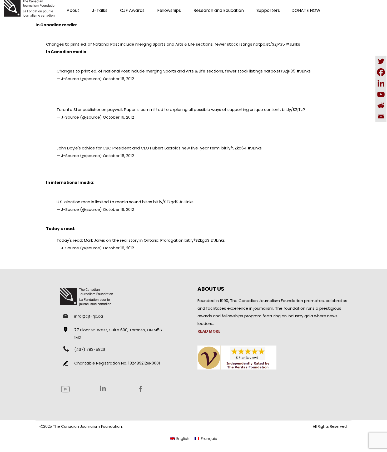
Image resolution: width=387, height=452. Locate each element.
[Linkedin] (380, 83)
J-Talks (99, 10)
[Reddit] (380, 105)
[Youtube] (380, 94)
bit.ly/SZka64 (233, 148)
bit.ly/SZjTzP (293, 109)
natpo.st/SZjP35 (269, 44)
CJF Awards (132, 10)
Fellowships (169, 10)
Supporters (268, 10)
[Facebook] (380, 72)
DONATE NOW (305, 10)
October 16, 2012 (118, 78)
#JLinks (293, 44)
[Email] (380, 116)
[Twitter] (380, 61)
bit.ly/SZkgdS (165, 202)
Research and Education (219, 10)
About (73, 10)
